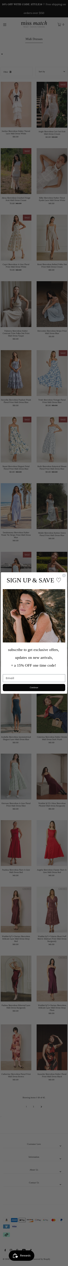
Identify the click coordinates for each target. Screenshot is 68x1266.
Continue (34, 687)
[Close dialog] (64, 575)
